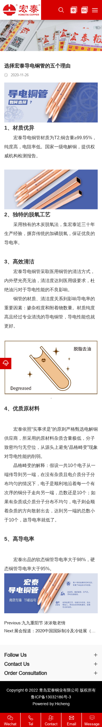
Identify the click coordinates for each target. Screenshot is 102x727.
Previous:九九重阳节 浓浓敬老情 (34, 622)
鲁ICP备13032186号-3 (51, 697)
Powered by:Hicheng (51, 704)
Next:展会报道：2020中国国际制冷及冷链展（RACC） (51, 630)
